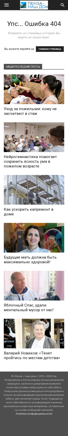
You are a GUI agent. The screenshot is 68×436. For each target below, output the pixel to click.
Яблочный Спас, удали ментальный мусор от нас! (28, 307)
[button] (6, 5)
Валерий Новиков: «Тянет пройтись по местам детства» (32, 355)
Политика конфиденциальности (34, 413)
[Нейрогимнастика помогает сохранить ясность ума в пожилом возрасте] (34, 137)
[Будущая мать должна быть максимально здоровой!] (34, 238)
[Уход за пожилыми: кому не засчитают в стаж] (34, 89)
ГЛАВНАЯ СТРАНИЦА (50, 49)
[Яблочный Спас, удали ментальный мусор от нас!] (34, 286)
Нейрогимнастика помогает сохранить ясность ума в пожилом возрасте (30, 161)
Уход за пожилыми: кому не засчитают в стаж (30, 111)
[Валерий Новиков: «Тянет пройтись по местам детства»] (34, 333)
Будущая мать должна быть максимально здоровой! (30, 259)
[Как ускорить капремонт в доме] (34, 190)
